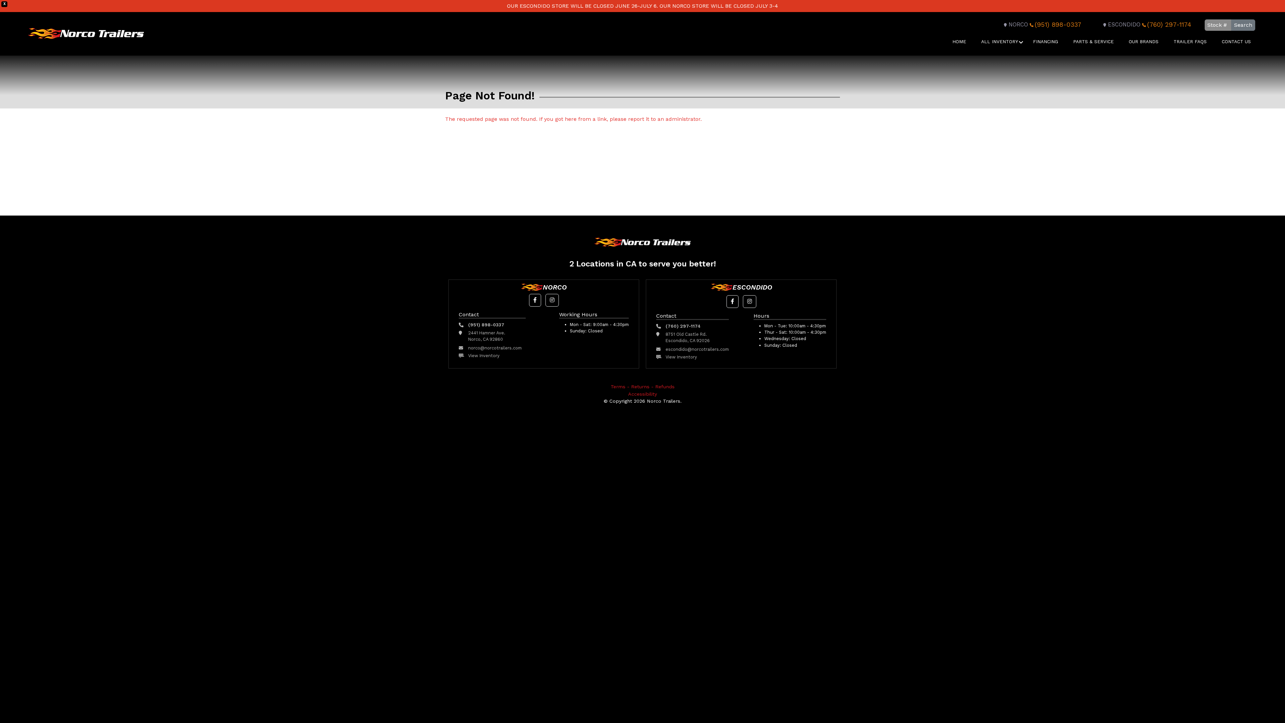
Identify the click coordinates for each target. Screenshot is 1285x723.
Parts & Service (1093, 41)
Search (1243, 25)
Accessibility (642, 394)
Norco (1018, 24)
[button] (535, 300)
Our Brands (1144, 41)
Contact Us (1236, 41)
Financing (1045, 41)
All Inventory (999, 41)
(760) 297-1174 (1169, 24)
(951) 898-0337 (1058, 24)
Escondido (1124, 24)
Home (959, 41)
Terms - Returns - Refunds (643, 386)
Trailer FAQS (1190, 41)
